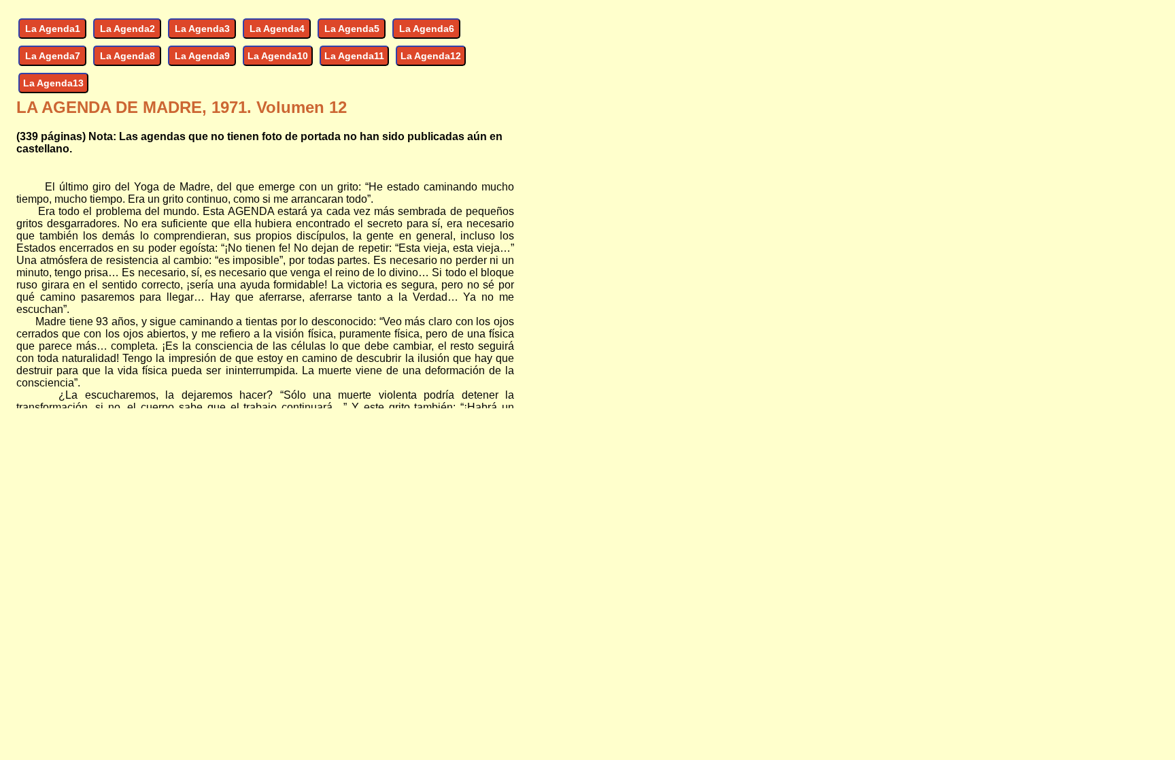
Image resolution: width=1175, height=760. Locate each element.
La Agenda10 (278, 55)
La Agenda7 (52, 55)
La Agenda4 (277, 28)
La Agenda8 (127, 55)
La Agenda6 (426, 28)
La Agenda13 (53, 83)
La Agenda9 (202, 55)
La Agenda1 (52, 28)
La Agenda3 (202, 28)
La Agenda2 (127, 28)
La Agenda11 (354, 55)
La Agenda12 (431, 55)
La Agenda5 (351, 28)
